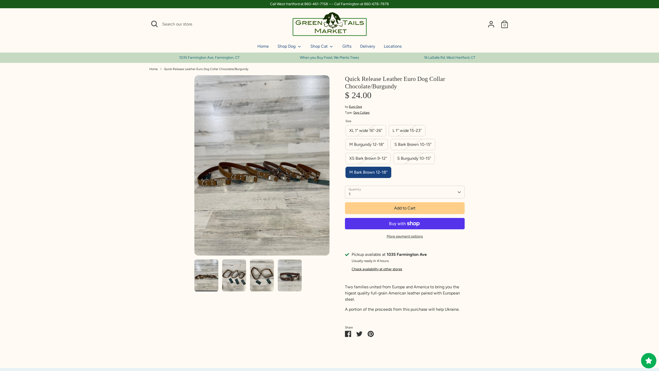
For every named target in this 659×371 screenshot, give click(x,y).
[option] (330, 58)
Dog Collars (361, 112)
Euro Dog (355, 106)
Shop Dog (287, 46)
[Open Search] (154, 24)
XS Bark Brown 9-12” (368, 158)
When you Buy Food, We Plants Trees (329, 57)
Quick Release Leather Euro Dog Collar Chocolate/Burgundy (206, 69)
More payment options (405, 236)
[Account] (491, 24)
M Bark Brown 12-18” (368, 172)
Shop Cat (319, 46)
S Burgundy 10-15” (414, 158)
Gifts (346, 46)
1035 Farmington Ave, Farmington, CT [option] (209, 57)
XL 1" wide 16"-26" (365, 130)
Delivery (367, 46)
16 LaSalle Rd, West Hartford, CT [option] (449, 57)
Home (263, 46)
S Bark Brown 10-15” (412, 144)
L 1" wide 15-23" (407, 130)
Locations (393, 46)
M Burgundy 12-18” (366, 144)
